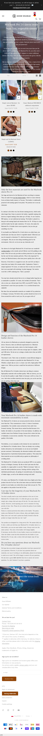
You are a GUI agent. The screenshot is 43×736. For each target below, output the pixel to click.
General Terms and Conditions (11, 608)
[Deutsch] (35, 15)
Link (1, 735)
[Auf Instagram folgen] (8, 710)
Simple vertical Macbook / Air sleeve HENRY (11, 104)
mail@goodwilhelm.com (21, 8)
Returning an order (8, 628)
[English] (35, 13)
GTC (3, 686)
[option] (35, 15)
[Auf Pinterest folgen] (13, 710)
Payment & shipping (8, 626)
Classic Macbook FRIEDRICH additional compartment (32, 104)
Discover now (6, 584)
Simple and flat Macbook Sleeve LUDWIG (11, 140)
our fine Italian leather (19, 197)
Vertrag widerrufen (10, 693)
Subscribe (9, 679)
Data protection (7, 697)
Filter (8, 75)
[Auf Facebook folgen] (3, 710)
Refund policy (6, 611)
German (28, 716)
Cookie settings (7, 704)
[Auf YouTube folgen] (19, 710)
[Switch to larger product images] (37, 76)
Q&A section (17, 558)
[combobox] (35, 13)
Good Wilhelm (6, 601)
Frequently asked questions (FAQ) (13, 630)
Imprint (4, 701)
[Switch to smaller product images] (40, 76)
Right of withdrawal (8, 689)
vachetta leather (5, 251)
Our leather (5, 604)
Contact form (6, 621)
